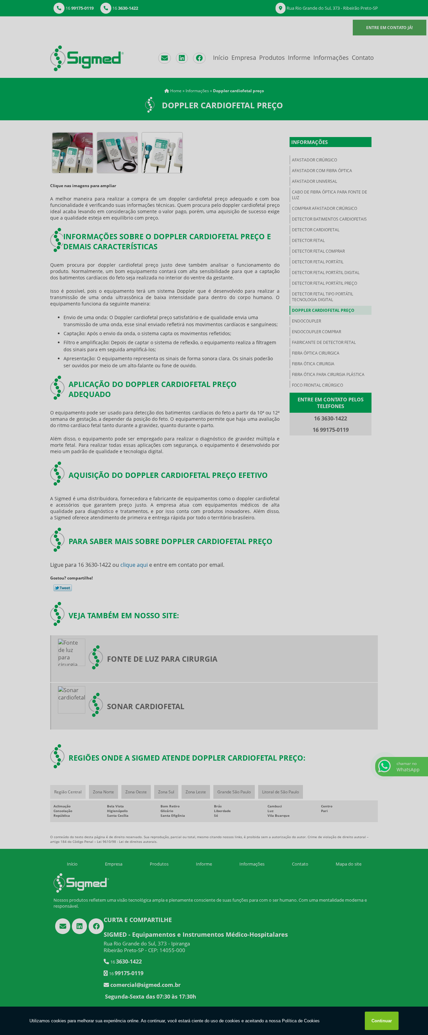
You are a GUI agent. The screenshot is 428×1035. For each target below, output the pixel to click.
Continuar (381, 1020)
